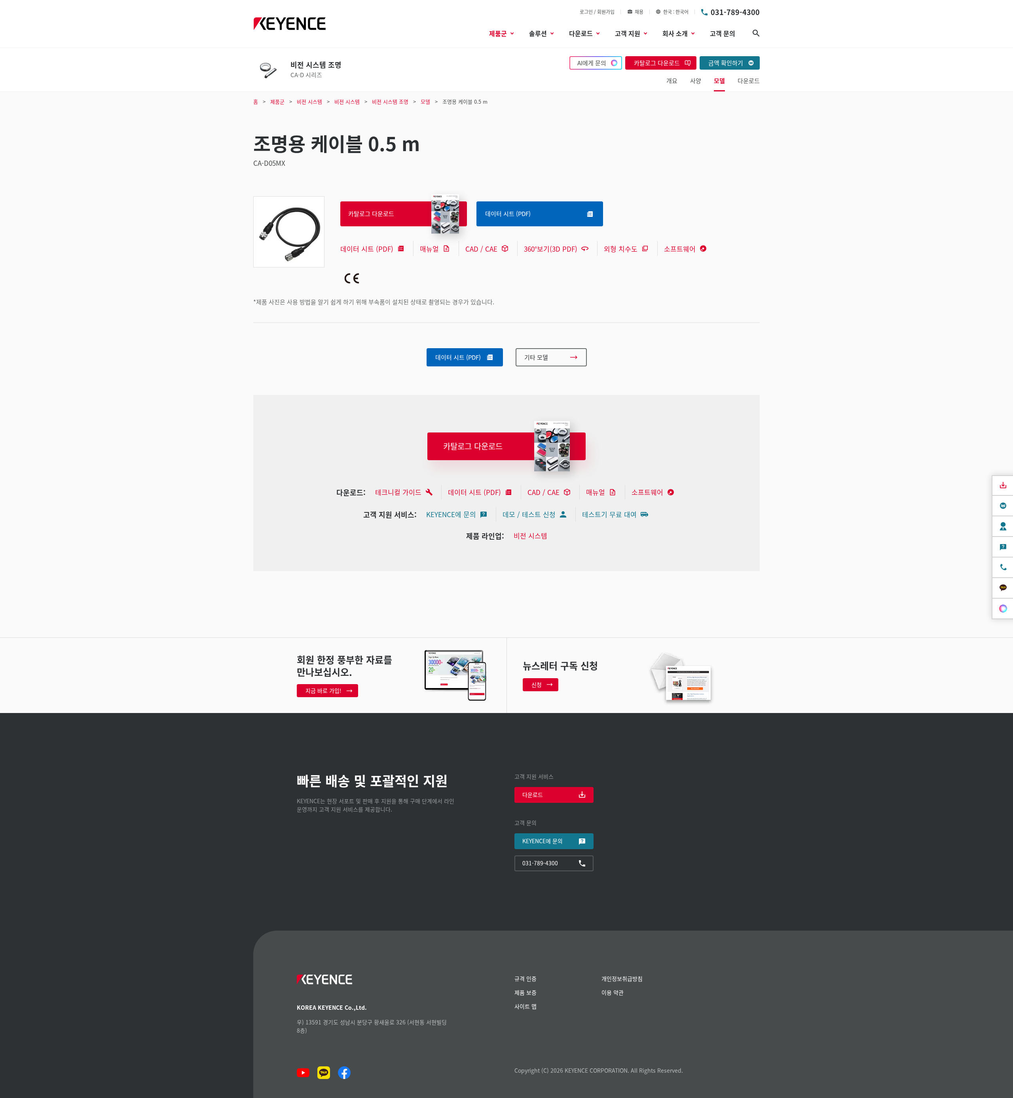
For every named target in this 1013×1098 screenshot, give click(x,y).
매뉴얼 (429, 249)
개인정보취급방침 (622, 978)
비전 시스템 (530, 535)
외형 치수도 (620, 249)
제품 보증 (525, 992)
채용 (639, 11)
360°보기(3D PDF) (550, 249)
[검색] (756, 33)
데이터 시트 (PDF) (366, 249)
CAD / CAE (481, 249)
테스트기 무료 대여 (609, 514)
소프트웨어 (680, 249)
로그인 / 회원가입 (597, 11)
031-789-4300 (735, 12)
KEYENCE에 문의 (451, 514)
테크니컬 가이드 (398, 492)
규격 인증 (525, 978)
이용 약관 (612, 992)
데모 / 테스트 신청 (529, 514)
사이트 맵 (525, 1006)
